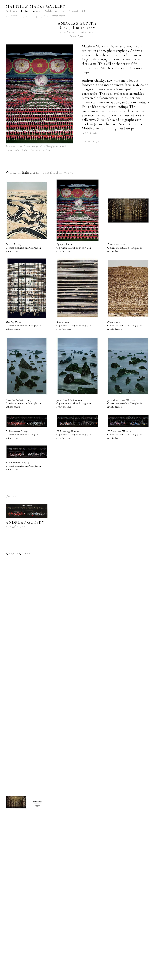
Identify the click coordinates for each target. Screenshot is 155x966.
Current (12, 15)
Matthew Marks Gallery (36, 6)
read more (90, 133)
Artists (11, 11)
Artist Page (90, 141)
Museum (58, 15)
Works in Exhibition (22, 172)
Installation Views (58, 172)
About (73, 11)
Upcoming (30, 15)
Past (44, 15)
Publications (54, 11)
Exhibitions (30, 11)
